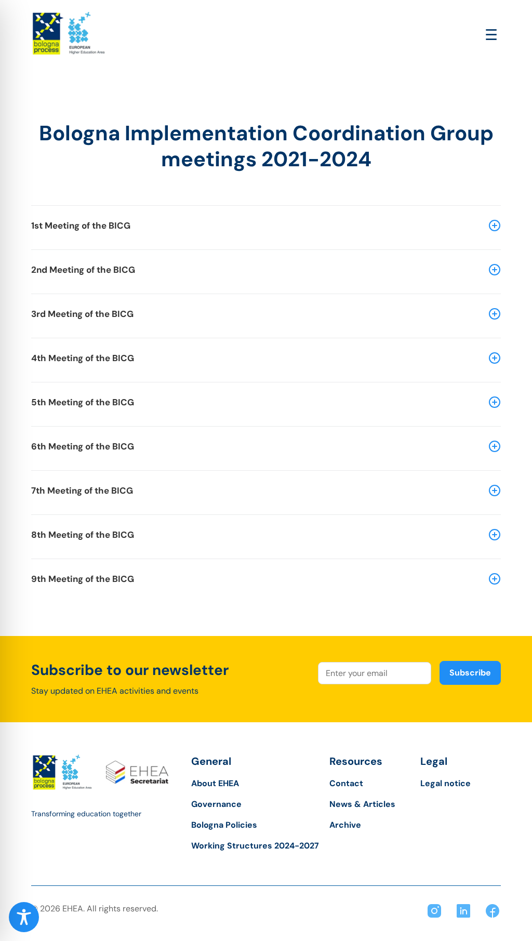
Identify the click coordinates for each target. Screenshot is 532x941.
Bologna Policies (224, 824)
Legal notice (445, 783)
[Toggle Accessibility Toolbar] (24, 917)
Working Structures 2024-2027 (255, 845)
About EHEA (215, 783)
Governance (216, 804)
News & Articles (362, 804)
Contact (346, 783)
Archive (345, 824)
